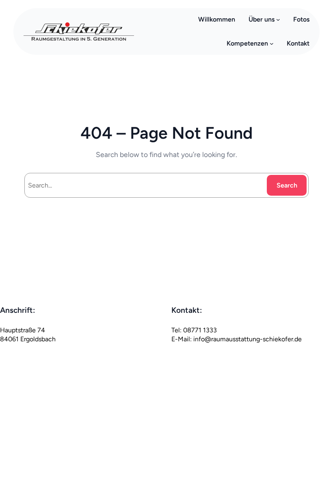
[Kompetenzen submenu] (272, 43)
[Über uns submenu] (278, 19)
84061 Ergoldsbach (28, 339)
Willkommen (216, 19)
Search (287, 185)
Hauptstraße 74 (22, 330)
